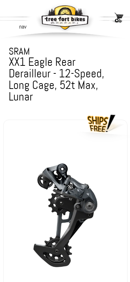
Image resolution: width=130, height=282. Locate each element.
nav (22, 26)
